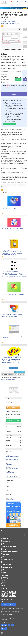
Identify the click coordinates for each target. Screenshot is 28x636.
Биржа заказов (7, 567)
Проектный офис (8, 559)
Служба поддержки (9, 588)
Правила (3, 580)
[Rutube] (5, 628)
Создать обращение (8, 604)
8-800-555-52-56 (6, 599)
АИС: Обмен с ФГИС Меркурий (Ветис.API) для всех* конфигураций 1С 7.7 (13, 294)
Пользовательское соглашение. (9, 612)
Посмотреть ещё (13, 368)
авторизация (11, 379)
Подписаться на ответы (7, 371)
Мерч (4, 572)
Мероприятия (7, 562)
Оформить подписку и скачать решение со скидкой (14, 93)
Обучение (6, 554)
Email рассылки (9, 456)
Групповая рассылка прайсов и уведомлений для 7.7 (14, 14)
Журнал (5, 538)
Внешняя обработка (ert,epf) (12, 468)
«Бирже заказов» (16, 103)
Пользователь (9, 464)
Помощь (3, 582)
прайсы (14, 184)
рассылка (9, 184)
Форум (5, 569)
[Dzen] (12, 625)
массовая (19, 184)
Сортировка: (8, 374)
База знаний (6, 541)
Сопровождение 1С (9, 549)
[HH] (9, 625)
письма (5, 186)
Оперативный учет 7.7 (11, 472)
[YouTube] (2, 628)
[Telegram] (2, 625)
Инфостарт (23, 182)
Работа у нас (4, 584)
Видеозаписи (7, 564)
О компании (4, 575)
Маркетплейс (7, 556)
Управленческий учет (11, 495)
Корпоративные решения (10, 551)
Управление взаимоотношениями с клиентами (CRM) (12, 458)
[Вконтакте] (5, 625)
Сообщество (4, 577)
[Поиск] (5, 2)
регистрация (4, 379)
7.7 (1, 186)
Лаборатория (7, 543)
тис (23, 184)
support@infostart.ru (7, 601)
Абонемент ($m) (10, 499)
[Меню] (2, 2)
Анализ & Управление (9, 546)
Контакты (3, 585)
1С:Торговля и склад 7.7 (11, 476)
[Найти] (25, 535)
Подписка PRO (5, 579)
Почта (4, 184)
